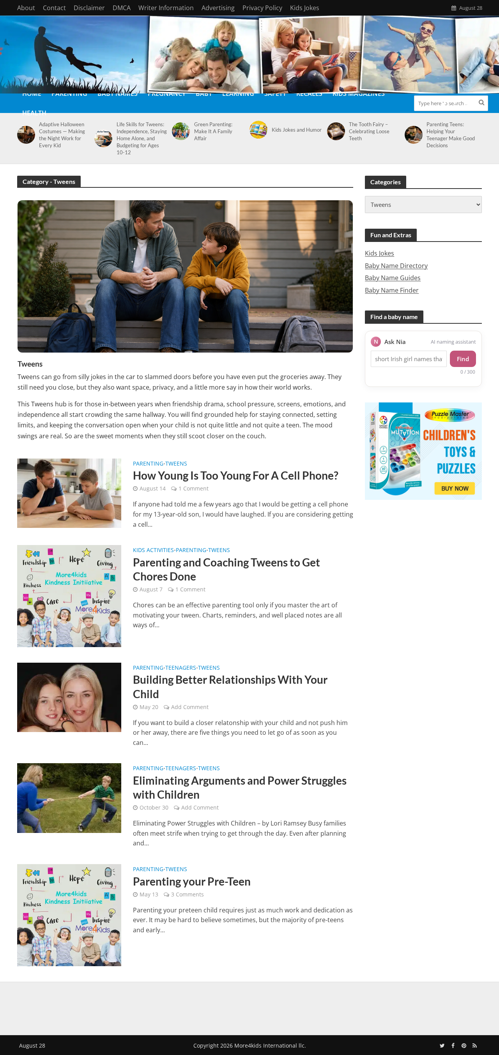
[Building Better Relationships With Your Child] (69, 696)
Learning (238, 93)
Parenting (69, 93)
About (26, 8)
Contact (54, 8)
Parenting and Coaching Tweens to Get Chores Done (226, 569)
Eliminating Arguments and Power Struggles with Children (240, 787)
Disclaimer (89, 8)
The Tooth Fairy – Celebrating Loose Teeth (369, 131)
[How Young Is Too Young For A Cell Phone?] (69, 492)
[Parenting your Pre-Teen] (69, 914)
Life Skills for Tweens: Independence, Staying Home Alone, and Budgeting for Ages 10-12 (142, 138)
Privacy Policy (262, 8)
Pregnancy (167, 93)
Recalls (309, 93)
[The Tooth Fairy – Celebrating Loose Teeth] (334, 131)
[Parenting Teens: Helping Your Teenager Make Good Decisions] (412, 135)
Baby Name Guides (393, 277)
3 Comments (187, 894)
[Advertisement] (249, 1007)
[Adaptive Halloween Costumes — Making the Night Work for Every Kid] (24, 135)
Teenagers (180, 668)
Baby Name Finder (392, 290)
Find (463, 359)
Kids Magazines (359, 93)
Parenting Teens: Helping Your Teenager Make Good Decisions (450, 134)
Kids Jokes (304, 8)
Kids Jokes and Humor (297, 130)
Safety (275, 93)
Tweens (176, 464)
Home (31, 93)
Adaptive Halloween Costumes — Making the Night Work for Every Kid (62, 134)
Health (34, 113)
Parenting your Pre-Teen (192, 881)
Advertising (218, 8)
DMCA (122, 8)
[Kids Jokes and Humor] (257, 130)
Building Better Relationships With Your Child (230, 686)
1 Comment (194, 488)
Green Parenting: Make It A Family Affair (213, 131)
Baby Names (117, 93)
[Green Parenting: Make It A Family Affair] (179, 131)
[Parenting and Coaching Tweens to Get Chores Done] (69, 595)
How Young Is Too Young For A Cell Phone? (235, 475)
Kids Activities (153, 550)
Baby (204, 93)
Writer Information (166, 8)
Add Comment (190, 707)
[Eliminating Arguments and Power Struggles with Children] (69, 797)
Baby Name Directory (396, 265)
